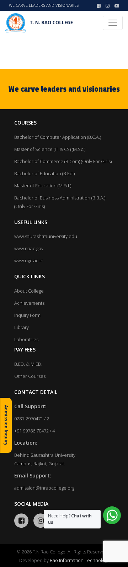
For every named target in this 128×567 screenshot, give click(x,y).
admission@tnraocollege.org (44, 488)
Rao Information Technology (79, 560)
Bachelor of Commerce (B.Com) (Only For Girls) (63, 161)
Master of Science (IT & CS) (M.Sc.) (49, 149)
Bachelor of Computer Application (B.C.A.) (57, 137)
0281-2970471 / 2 (31, 418)
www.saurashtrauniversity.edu (45, 236)
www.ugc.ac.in (28, 260)
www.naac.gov (28, 248)
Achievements (29, 303)
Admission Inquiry (6, 425)
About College (29, 291)
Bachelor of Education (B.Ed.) (44, 173)
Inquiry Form (27, 315)
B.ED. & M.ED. (28, 364)
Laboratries (26, 339)
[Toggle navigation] (113, 23)
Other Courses (30, 376)
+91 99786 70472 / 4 (34, 430)
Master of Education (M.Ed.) (42, 185)
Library (21, 327)
